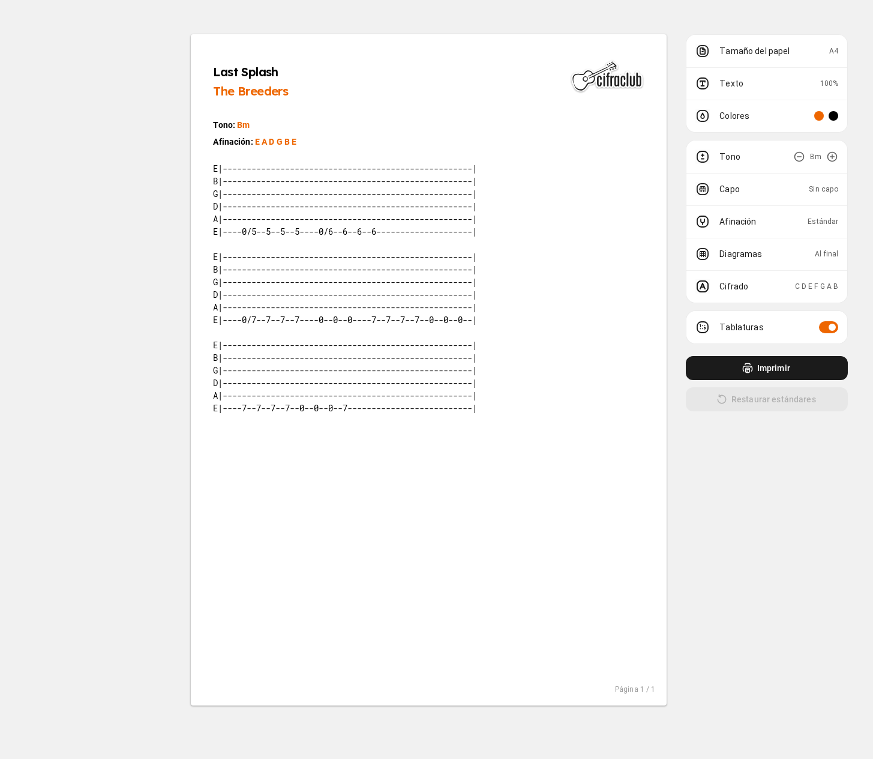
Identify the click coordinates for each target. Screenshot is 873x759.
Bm (243, 125)
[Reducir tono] (799, 156)
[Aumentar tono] (832, 156)
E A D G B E (276, 142)
